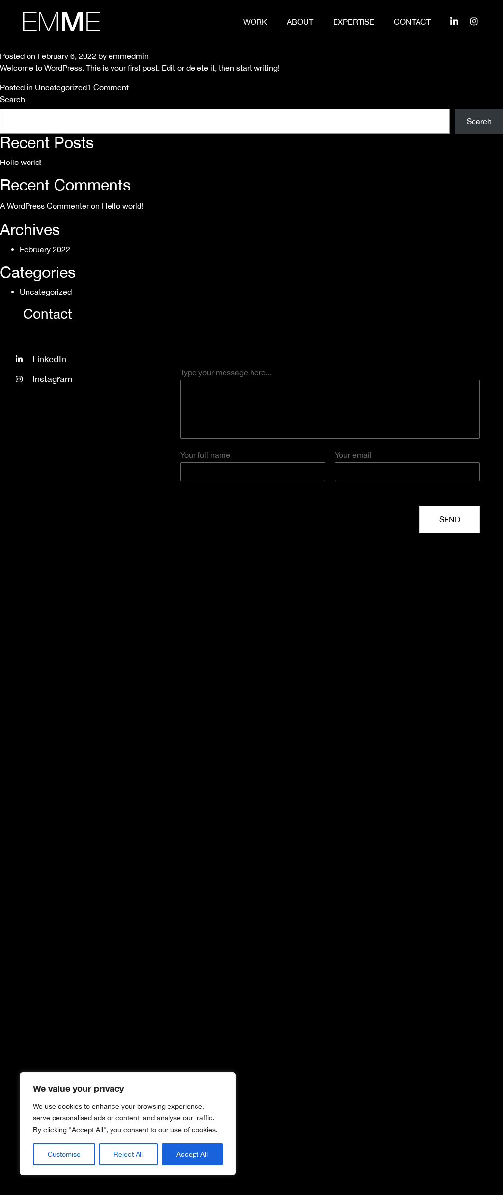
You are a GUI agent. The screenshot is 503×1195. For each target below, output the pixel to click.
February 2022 (45, 249)
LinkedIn (49, 359)
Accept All (192, 1154)
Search (12, 99)
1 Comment (108, 87)
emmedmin (129, 56)
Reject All (128, 1154)
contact (412, 21)
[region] (128, 1123)
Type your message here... (226, 372)
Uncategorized (61, 87)
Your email (353, 454)
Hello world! (21, 162)
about (300, 21)
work (255, 21)
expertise (353, 21)
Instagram (52, 379)
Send (449, 519)
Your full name (205, 454)
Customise (64, 1154)
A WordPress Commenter (44, 205)
